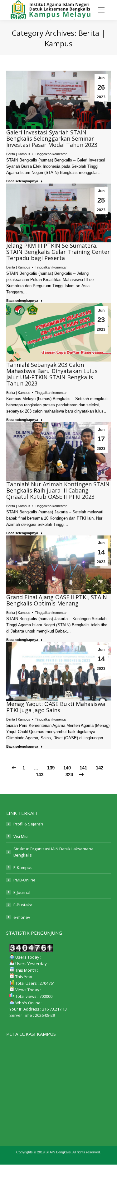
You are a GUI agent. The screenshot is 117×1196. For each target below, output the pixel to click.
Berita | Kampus (18, 154)
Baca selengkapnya (22, 181)
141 (83, 767)
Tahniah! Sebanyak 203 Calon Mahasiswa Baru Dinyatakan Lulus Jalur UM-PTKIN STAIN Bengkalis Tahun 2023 (52, 374)
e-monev (21, 917)
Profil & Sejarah (28, 824)
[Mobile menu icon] (101, 10)
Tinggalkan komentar (51, 154)
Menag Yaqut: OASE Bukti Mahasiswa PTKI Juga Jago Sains (55, 707)
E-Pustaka (22, 905)
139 (51, 767)
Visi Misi (20, 836)
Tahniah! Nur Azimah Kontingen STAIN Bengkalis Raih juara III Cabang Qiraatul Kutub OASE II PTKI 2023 (58, 490)
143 (39, 774)
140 (67, 767)
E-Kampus (22, 867)
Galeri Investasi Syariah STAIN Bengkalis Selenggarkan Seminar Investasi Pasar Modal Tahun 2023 (51, 138)
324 (69, 774)
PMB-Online (24, 880)
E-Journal (21, 892)
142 (99, 767)
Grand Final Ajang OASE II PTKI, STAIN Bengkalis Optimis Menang (56, 600)
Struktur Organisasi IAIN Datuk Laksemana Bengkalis (53, 852)
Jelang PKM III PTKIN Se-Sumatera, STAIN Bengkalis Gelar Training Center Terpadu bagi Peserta (58, 252)
